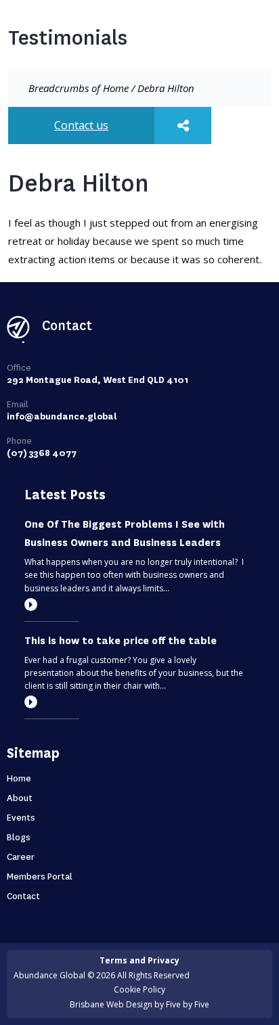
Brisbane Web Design (111, 1004)
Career (21, 856)
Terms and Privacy (139, 960)
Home (116, 88)
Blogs (18, 837)
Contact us (81, 125)
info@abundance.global (62, 416)
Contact (23, 896)
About (20, 798)
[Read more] (30, 604)
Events (21, 817)
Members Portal (39, 876)
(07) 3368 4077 (42, 453)
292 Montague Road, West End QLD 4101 (97, 379)
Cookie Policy (139, 989)
